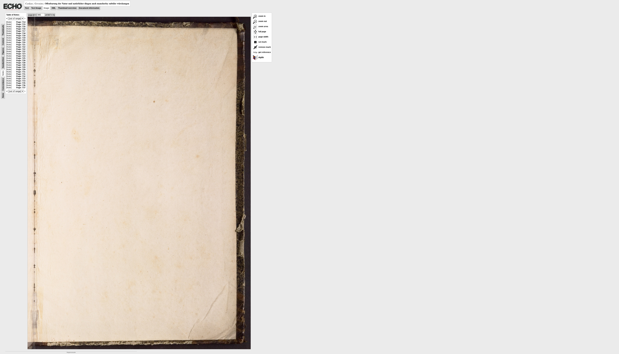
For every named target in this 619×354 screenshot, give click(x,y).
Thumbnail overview (67, 8)
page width (263, 37)
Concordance (3, 84)
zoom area (263, 26)
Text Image (36, 8)
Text (27, 8)
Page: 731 (20, 72)
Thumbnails (3, 30)
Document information (89, 8)
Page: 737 (20, 87)
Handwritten (3, 62)
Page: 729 (20, 67)
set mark (262, 42)
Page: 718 (20, 33)
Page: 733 (20, 78)
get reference (264, 52)
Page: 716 (20, 26)
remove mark (264, 47)
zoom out (262, 21)
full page (262, 31)
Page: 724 (20, 56)
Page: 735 (20, 83)
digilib (261, 57)
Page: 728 (20, 60)
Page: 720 (20, 40)
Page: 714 (20, 22)
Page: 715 (20, 24)
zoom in (261, 16)
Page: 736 (20, 85)
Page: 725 (20, 58)
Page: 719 (20, 38)
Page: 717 (20, 31)
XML (54, 8)
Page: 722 (20, 47)
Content (3, 41)
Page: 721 (20, 45)
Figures (3, 51)
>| (53, 15)
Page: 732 (20, 76)
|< (34, 15)
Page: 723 (20, 54)
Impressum (71, 352)
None (3, 95)
